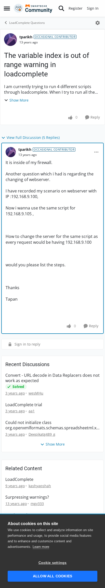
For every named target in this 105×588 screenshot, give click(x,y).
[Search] (61, 8)
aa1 (32, 411)
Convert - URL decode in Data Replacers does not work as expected (52, 378)
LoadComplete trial (23, 404)
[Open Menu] (97, 22)
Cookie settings (52, 563)
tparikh (25, 37)
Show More (19, 100)
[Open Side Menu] (6, 8)
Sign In (93, 8)
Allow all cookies (52, 576)
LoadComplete (19, 479)
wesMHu (36, 393)
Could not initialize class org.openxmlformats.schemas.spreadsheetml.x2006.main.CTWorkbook (52, 425)
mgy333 (37, 503)
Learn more (41, 547)
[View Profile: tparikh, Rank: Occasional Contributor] (10, 39)
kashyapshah (40, 485)
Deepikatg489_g (42, 434)
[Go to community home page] (33, 8)
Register (76, 8)
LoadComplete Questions (27, 23)
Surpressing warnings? (27, 497)
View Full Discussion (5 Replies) (33, 137)
